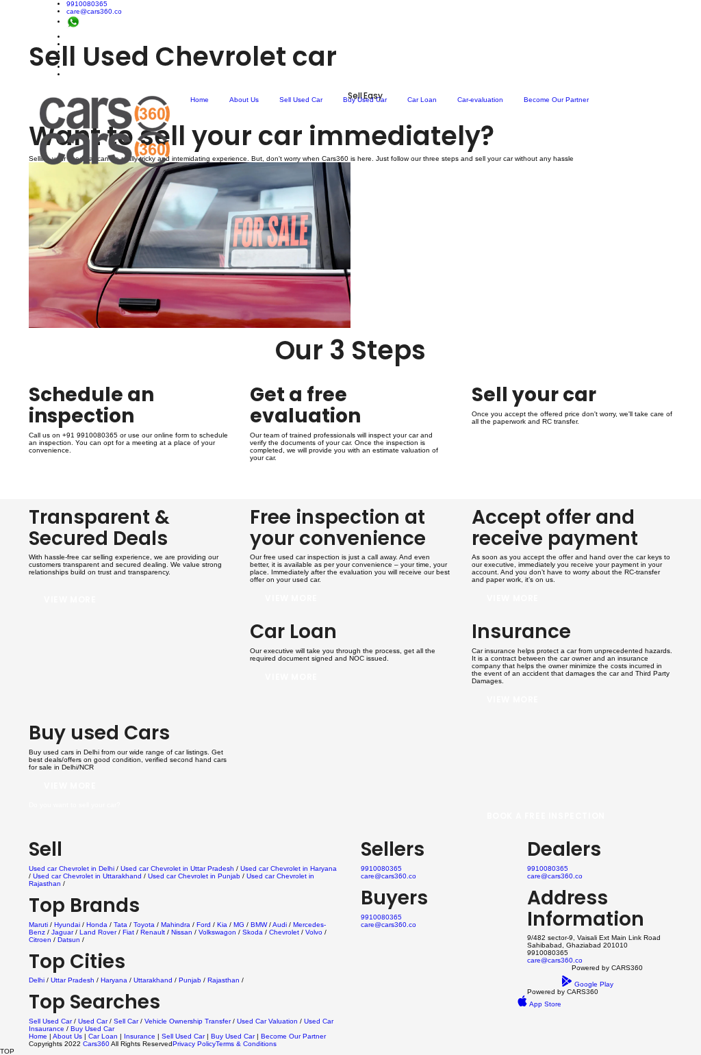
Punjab (190, 980)
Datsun (69, 939)
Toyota (144, 924)
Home (199, 99)
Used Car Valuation (267, 1021)
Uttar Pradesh (72, 980)
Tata (120, 924)
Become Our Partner (556, 99)
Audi (279, 924)
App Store (544, 1004)
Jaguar (62, 932)
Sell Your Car (522, 447)
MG (238, 924)
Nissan (181, 932)
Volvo (313, 932)
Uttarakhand (153, 980)
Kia (222, 924)
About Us (244, 99)
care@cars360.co (94, 11)
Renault (152, 932)
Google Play (592, 984)
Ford (203, 924)
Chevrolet (284, 932)
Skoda (252, 932)
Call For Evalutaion (317, 484)
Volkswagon (217, 932)
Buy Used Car (365, 99)
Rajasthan (223, 980)
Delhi (36, 980)
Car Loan (422, 99)
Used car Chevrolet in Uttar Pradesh (177, 868)
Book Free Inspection (98, 476)
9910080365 (86, 4)
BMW (259, 924)
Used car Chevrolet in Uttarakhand (87, 876)
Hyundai (67, 924)
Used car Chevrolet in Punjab (194, 876)
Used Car (94, 1021)
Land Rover (97, 932)
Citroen (40, 939)
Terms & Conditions (246, 1043)
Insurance (139, 1036)
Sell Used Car (300, 99)
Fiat (128, 932)
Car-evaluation (480, 99)
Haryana (114, 980)
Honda (96, 924)
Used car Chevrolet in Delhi (71, 868)
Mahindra (175, 924)
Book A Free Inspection (546, 816)
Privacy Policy (194, 1043)
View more (70, 599)
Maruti (38, 924)
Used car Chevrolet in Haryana (288, 868)
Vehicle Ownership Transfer (187, 1021)
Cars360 (95, 1043)
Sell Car (126, 1021)
